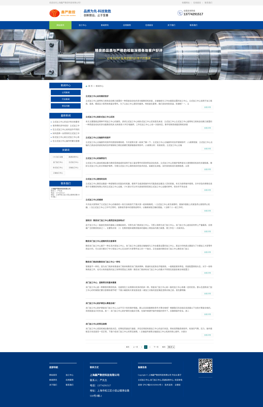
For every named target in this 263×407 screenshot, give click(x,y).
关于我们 (171, 25)
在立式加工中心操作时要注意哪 (66, 141)
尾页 (163, 347)
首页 (127, 347)
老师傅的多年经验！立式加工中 (66, 126)
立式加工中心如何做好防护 (97, 96)
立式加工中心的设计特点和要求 (66, 122)
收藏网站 (186, 3)
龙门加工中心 (58, 162)
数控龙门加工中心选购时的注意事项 (101, 241)
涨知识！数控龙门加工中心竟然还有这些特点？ (106, 220)
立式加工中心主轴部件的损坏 (98, 138)
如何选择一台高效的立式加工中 (66, 133)
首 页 (90, 86)
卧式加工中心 (58, 168)
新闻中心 (100, 86)
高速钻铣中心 (73, 157)
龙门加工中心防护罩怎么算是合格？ (101, 303)
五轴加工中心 (73, 168)
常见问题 (66, 106)
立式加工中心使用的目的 (96, 179)
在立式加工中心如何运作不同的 (66, 129)
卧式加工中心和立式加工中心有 (66, 137)
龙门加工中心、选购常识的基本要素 (101, 283)
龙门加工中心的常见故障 (96, 324)
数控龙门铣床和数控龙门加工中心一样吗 (103, 262)
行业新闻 (66, 99)
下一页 (156, 347)
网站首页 (60, 25)
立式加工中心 (73, 162)
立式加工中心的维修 (94, 200)
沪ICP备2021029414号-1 (153, 385)
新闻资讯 (105, 25)
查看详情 (207, 107)
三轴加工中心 (58, 173)
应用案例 (127, 25)
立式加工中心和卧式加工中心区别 (100, 117)
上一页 (135, 347)
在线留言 (197, 3)
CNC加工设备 (58, 157)
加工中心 (82, 25)
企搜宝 (178, 385)
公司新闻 (66, 92)
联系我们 (208, 3)
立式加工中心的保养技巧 (96, 158)
